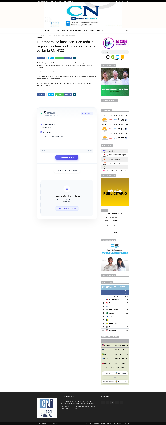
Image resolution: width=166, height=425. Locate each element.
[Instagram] (119, 1)
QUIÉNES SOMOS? (45, 1)
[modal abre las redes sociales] (74, 58)
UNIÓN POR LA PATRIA (111, 223)
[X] (125, 1)
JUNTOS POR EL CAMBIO (112, 220)
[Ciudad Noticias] (83, 15)
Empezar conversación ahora (67, 208)
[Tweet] (51, 58)
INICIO (38, 1)
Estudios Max (55, 423)
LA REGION (43, 35)
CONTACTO (74, 1)
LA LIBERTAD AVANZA (111, 225)
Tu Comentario (47, 132)
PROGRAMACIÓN (67, 1)
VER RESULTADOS (115, 233)
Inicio (38, 35)
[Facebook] (116, 1)
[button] (127, 30)
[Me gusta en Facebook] (68, 58)
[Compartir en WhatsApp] (59, 58)
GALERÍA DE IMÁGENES (56, 1)
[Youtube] (128, 1)
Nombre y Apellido (49, 124)
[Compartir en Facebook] (41, 58)
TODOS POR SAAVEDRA (111, 218)
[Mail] (122, 1)
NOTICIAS (47, 30)
